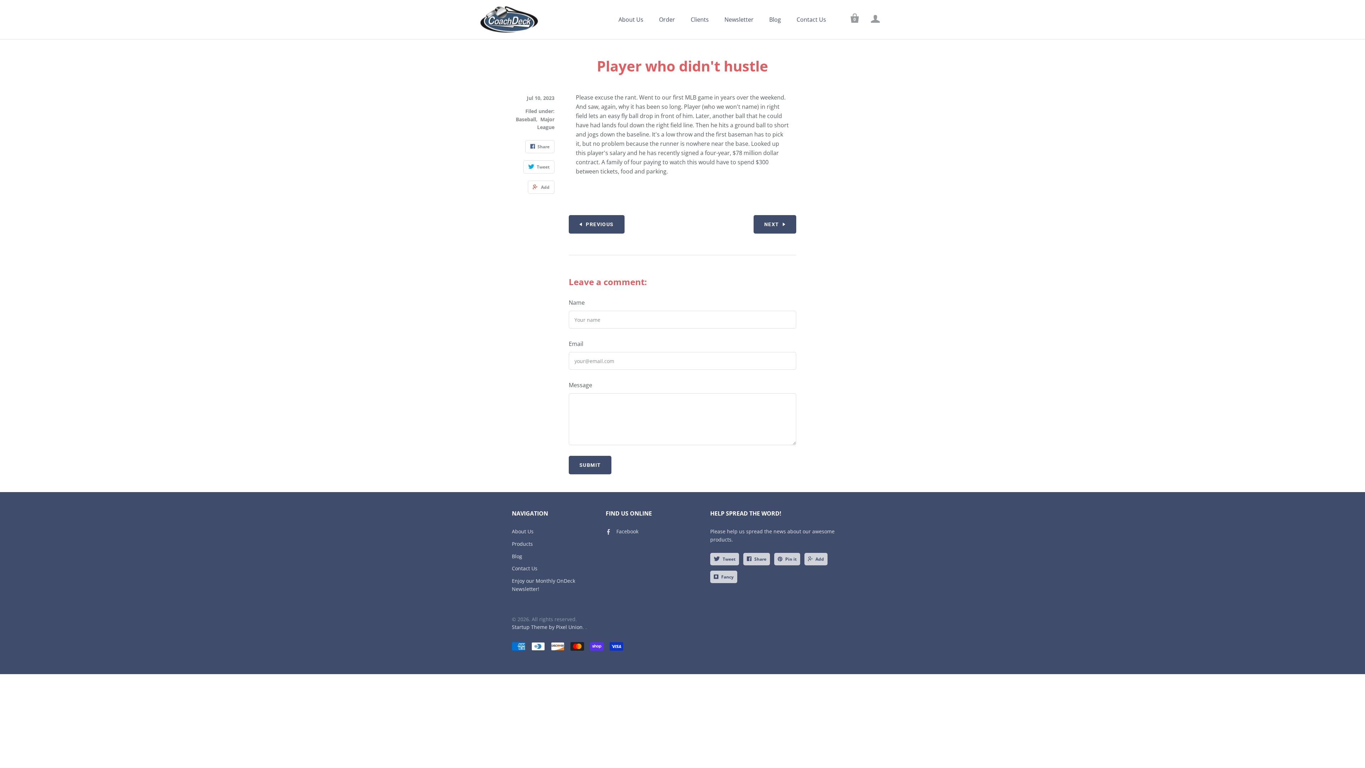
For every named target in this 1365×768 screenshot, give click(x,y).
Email (576, 344)
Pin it (791, 559)
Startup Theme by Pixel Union (547, 627)
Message (580, 385)
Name (577, 302)
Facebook (627, 531)
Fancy (727, 577)
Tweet (729, 559)
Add (819, 559)
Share (760, 559)
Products (522, 543)
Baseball (526, 119)
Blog (775, 19)
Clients (700, 19)
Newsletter (739, 19)
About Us (631, 19)
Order (667, 19)
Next (771, 224)
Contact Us (811, 19)
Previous (600, 224)
